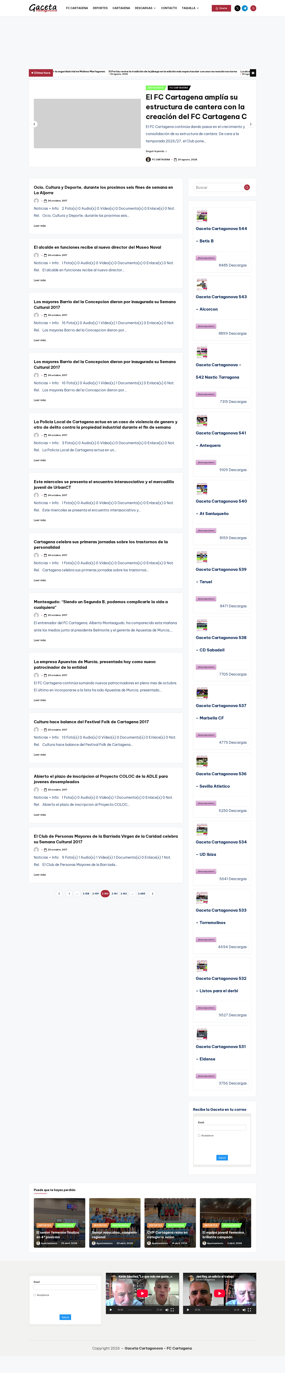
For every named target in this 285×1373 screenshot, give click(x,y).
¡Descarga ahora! (206, 257)
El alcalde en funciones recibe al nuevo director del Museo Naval (97, 247)
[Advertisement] (142, 41)
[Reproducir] (110, 1310)
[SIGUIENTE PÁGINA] (152, 893)
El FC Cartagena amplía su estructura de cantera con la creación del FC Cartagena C (196, 107)
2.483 (141, 893)
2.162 (124, 893)
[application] (142, 1293)
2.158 (86, 893)
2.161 (114, 893)
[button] (221, 8)
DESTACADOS (156, 88)
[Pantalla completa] (172, 1310)
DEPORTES (44, 1225)
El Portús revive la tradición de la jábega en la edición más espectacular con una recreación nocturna (121, 71)
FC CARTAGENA (179, 88)
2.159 (95, 893)
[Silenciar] (167, 1310)
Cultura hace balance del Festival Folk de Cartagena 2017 (91, 721)
